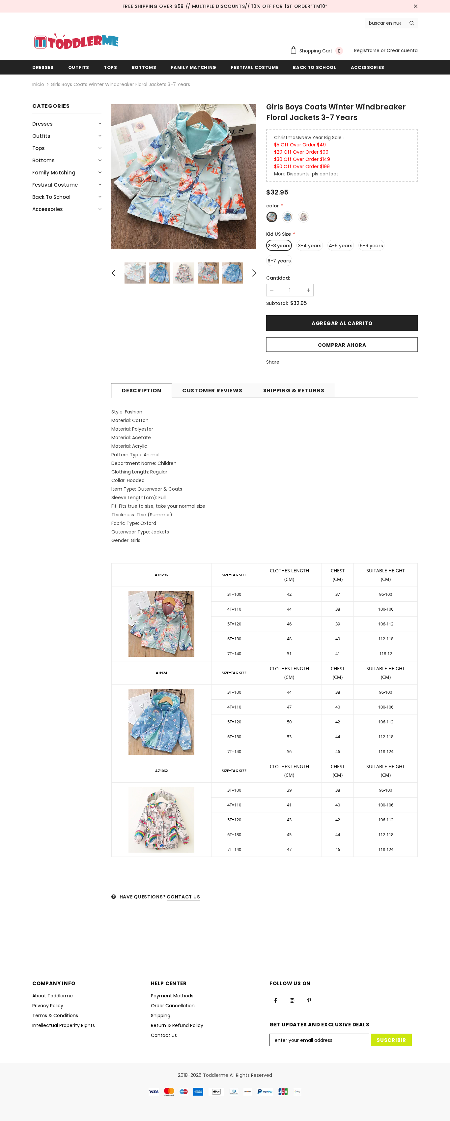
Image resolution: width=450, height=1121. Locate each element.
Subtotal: (277, 303)
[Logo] (76, 41)
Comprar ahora (342, 345)
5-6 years (371, 245)
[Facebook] (275, 1000)
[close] (415, 6)
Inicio (38, 84)
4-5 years (340, 245)
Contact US (183, 897)
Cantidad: (278, 278)
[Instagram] (292, 1000)
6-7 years (279, 261)
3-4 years (310, 245)
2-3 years (279, 245)
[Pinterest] (309, 1000)
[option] (183, 176)
